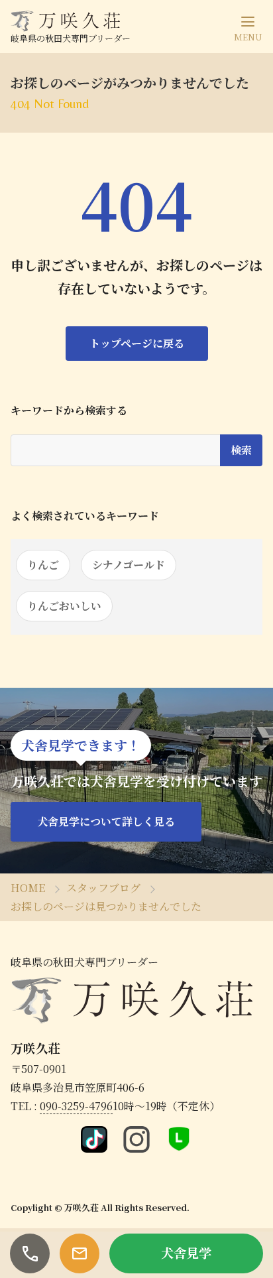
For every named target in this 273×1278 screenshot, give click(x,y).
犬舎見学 (186, 1252)
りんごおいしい (64, 605)
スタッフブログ (103, 887)
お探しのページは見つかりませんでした (106, 906)
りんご (43, 564)
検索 (241, 450)
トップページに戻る (136, 343)
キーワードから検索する (69, 410)
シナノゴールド (128, 564)
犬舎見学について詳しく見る (106, 821)
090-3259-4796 (76, 1106)
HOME (28, 887)
